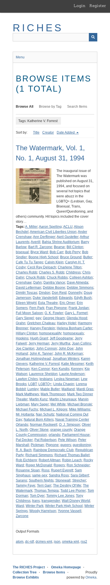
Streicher (79, 480)
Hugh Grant (39, 338)
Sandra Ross (59, 475)
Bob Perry (72, 252)
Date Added (66, 132)
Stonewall (63, 480)
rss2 (84, 542)
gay (38, 318)
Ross (45, 470)
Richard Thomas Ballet (71, 455)
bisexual (22, 252)
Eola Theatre (48, 303)
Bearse (59, 247)
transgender (50, 501)
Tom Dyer (37, 496)
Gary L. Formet (76, 313)
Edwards (65, 298)
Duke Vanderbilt (45, 298)
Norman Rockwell (43, 425)
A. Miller (31, 227)
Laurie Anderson (72, 374)
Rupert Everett (62, 470)
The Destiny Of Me (67, 485)
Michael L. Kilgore (53, 409)
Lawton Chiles (27, 379)
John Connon (46, 348)
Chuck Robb (35, 277)
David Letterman (28, 288)
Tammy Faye (25, 485)
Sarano (21, 480)
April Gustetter (67, 237)
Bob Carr (56, 252)
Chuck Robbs (57, 277)
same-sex (39, 475)
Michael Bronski (79, 404)
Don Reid (59, 293)
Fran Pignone (56, 308)
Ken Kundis (60, 369)
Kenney (77, 369)
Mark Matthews (27, 394)
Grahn (20, 323)
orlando (54, 435)
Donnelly (75, 293)
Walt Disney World (76, 501)
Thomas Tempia (46, 491)
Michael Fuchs (27, 409)
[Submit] (93, 37)
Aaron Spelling (50, 227)
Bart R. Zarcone (40, 247)
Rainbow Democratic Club (53, 450)
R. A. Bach (24, 450)
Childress (73, 272)
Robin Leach (72, 460)
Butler (87, 257)
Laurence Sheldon (43, 374)
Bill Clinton (75, 247)
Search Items (77, 107)
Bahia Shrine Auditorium (60, 242)
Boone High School (43, 257)
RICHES (38, 28)
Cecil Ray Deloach (41, 267)
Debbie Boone (54, 288)
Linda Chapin (63, 384)
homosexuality (50, 333)
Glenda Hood (77, 318)
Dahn (37, 282)
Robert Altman (49, 460)
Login (79, 5)
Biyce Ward (39, 252)
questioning (82, 445)
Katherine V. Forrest (44, 364)
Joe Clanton (25, 348)
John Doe (66, 348)
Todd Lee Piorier (73, 491)
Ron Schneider (78, 465)
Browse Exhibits (26, 577)
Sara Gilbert (80, 475)
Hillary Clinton (27, 333)
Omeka (90, 577)
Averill (35, 242)
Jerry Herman (38, 343)
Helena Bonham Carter (74, 328)
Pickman (37, 445)
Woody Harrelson (42, 511)
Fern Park (36, 308)
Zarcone (22, 516)
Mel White (58, 404)
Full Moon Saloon (29, 313)
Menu (20, 57)
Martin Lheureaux (62, 399)
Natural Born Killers (39, 419)
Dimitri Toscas (26, 293)
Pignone (52, 445)
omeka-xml (70, 542)
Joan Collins (81, 343)
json (57, 542)
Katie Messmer (72, 364)
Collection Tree (25, 572)
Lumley (33, 389)
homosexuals (73, 333)
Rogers (59, 465)
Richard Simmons (39, 455)
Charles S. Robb (51, 272)
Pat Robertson (45, 440)
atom (19, 542)
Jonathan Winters (65, 359)
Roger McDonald (39, 465)
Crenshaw (24, 282)
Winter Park (34, 506)
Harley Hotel (66, 323)
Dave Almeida (77, 282)
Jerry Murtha (60, 343)
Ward (20, 506)
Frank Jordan (79, 308)
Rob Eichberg (26, 460)
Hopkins (22, 338)
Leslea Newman (66, 379)
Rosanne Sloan (28, 470)
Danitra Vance (54, 282)
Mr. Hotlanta (25, 414)
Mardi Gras (84, 389)
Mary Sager (40, 404)
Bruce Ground (71, 257)
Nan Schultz (45, 414)
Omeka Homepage (66, 567)
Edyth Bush (83, 298)
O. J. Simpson (69, 425)
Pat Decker (24, 440)
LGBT (32, 384)
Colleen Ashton (81, 277)
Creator (48, 132)
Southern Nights (41, 480)
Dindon (44, 293)
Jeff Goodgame (61, 338)
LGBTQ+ (45, 384)
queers (65, 445)
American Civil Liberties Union (53, 232)
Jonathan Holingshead (33, 359)
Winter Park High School (64, 506)
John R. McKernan (68, 354)
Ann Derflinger (44, 237)
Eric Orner (67, 303)
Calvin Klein (54, 262)
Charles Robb (26, 272)
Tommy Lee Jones (60, 496)
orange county (61, 430)
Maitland (68, 389)
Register (97, 5)
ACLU (67, 227)
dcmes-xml (44, 542)
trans (36, 501)
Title (36, 132)
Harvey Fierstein (42, 328)
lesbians (45, 379)
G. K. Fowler (54, 313)
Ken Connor (40, 369)
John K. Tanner (41, 354)
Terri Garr (44, 485)
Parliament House (76, 435)
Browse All (24, 107)
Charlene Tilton (70, 267)
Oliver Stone (39, 430)
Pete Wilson (67, 440)
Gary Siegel (25, 318)
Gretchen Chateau (41, 323)
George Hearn (54, 318)
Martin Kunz (38, 399)
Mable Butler (50, 389)
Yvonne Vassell (69, 511)
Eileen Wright (26, 303)
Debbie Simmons (80, 288)
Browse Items (54, 572)
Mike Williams (79, 409)
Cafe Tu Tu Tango (29, 262)
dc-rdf (29, 542)
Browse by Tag (50, 107)
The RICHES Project (29, 567)
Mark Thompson (53, 394)
